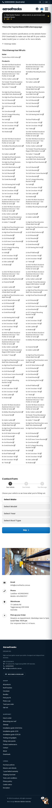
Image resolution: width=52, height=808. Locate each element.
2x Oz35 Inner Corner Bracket (11, 241)
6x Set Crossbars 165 (9, 392)
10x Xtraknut (6, 132)
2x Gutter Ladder (31, 217)
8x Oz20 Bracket (31, 436)
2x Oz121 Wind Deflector (34, 232)
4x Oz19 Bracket (7, 303)
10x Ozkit (5, 119)
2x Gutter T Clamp (7, 222)
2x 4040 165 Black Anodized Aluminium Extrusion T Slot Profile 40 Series (35, 202)
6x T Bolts (29, 395)
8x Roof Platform (7, 453)
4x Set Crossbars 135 (32, 320)
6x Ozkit (4, 385)
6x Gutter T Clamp (8, 355)
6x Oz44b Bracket (31, 377)
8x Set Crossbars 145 (9, 456)
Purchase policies (9, 765)
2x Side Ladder (7, 262)
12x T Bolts (5, 196)
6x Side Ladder (7, 395)
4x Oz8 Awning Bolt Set (9, 317)
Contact (5, 748)
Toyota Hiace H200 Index (10, 57)
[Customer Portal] (37, 9)
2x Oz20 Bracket (7, 238)
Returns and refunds (9, 768)
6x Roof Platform (31, 385)
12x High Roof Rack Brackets (35, 162)
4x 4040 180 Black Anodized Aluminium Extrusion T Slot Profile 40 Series (35, 274)
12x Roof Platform (8, 187)
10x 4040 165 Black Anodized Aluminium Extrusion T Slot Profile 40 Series (35, 67)
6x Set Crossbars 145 (33, 388)
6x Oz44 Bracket (7, 377)
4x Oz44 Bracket (31, 309)
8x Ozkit (28, 450)
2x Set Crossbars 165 (9, 259)
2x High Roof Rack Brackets (11, 232)
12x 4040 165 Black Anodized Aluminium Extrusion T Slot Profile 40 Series (11, 141)
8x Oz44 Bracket (31, 442)
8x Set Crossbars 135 (33, 453)
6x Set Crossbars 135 (9, 388)
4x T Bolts (5, 330)
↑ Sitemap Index (9, 44)
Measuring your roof (9, 721)
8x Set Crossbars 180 (9, 460)
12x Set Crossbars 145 (9, 190)
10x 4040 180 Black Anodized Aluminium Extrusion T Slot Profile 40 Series (11, 74)
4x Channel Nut (7, 282)
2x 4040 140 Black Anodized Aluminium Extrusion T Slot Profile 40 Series (11, 202)
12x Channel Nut (7, 149)
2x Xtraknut (5, 265)
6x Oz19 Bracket (31, 368)
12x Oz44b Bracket (8, 179)
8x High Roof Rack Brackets (35, 428)
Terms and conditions (10, 778)
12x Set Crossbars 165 (33, 190)
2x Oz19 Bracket (31, 235)
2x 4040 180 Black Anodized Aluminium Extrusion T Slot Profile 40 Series (11, 209)
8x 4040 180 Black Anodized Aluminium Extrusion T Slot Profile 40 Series (35, 407)
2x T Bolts (29, 262)
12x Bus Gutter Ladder (33, 146)
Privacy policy (7, 781)
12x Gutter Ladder (7, 154)
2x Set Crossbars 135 (8, 255)
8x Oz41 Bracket (7, 442)
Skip (25, 530)
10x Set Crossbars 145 (33, 122)
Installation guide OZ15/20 (11, 734)
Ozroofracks (12, 9)
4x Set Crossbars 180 (9, 326)
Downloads (6, 754)
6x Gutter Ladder (31, 350)
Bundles (5, 694)
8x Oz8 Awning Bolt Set (9, 450)
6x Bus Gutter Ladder (9, 347)
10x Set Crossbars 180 (33, 125)
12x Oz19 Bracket (7, 170)
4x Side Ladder (31, 326)
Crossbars (6, 691)
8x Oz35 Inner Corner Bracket (35, 439)
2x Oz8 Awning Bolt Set (33, 247)
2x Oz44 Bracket (7, 244)
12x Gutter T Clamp (32, 154)
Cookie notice (7, 784)
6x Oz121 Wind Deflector (34, 365)
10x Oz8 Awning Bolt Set (34, 114)
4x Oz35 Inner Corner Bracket (35, 306)
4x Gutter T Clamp (31, 287)
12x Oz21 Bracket (7, 173)
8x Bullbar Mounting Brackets (11, 412)
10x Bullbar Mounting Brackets (36, 72)
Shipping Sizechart (9, 775)
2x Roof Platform (31, 252)
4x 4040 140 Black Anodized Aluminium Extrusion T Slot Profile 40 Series (35, 267)
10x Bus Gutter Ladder (9, 79)
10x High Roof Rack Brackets (11, 97)
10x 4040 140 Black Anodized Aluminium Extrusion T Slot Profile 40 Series (11, 67)
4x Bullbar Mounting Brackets (11, 279)
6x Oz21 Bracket (31, 371)
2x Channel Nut (31, 214)
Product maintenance (10, 744)
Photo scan (6, 701)
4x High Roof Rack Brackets (35, 295)
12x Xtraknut (30, 196)
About (5, 751)
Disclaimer (6, 788)
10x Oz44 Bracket (7, 111)
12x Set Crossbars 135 (33, 187)
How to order (7, 718)
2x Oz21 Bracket (31, 238)
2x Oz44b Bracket (31, 244)
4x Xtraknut (29, 330)
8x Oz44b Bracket (7, 445)
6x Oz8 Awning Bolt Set (33, 380)
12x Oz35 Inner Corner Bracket (36, 173)
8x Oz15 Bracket (31, 433)
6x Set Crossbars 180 (33, 392)
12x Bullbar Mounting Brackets (12, 146)
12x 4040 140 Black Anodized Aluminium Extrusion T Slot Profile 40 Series (35, 134)
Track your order (8, 704)
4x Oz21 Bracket (7, 306)
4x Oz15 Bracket (31, 300)
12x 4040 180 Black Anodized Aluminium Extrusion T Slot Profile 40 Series (35, 141)
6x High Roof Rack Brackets (11, 365)
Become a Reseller (16, 674)
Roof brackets (7, 688)
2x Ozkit (4, 252)
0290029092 (15, 2)
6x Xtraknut (5, 398)
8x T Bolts (5, 463)
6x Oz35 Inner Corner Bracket (11, 374)
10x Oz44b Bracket (32, 111)
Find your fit (7, 698)
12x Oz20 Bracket (31, 170)
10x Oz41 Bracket (31, 106)
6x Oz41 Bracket (31, 374)
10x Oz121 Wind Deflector (34, 97)
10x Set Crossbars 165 (9, 125)
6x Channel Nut (31, 347)
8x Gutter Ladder (7, 420)
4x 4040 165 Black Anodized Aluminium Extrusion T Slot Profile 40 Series (11, 274)
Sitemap (5, 724)
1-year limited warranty (10, 771)
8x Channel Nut (7, 415)
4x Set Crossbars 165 (33, 323)
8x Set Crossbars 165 (33, 456)
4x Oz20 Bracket (31, 303)
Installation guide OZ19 (10, 731)
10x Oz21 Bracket (31, 103)
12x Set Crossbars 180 (9, 193)
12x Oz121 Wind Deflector (10, 167)
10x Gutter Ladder (31, 82)
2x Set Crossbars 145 (32, 255)
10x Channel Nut (31, 79)
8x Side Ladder (31, 460)
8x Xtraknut (29, 463)
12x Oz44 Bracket (31, 176)
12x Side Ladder (31, 193)
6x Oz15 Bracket (7, 368)
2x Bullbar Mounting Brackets (35, 207)
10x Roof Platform (32, 119)
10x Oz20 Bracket (7, 103)
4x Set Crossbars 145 (8, 323)
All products (7, 684)
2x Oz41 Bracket (31, 241)
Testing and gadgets (10, 738)
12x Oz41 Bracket (7, 176)
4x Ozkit (28, 317)
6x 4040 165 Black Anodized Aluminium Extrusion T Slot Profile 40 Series (35, 335)
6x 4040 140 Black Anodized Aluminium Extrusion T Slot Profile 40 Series (11, 335)
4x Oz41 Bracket (7, 309)
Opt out (5, 707)
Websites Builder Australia (23, 801)
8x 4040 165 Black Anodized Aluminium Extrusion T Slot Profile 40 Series (11, 407)
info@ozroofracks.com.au (20, 585)
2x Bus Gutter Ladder (9, 214)
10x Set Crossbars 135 (9, 122)
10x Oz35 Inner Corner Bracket (12, 106)
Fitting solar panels (9, 741)
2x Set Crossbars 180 (33, 259)
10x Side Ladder (7, 129)
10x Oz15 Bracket (7, 100)
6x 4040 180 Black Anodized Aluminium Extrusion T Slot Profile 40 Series (11, 342)
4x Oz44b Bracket (7, 312)
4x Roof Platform (7, 320)
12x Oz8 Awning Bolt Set (10, 184)
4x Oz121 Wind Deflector (10, 300)
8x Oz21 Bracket (7, 439)
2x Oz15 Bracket (7, 235)
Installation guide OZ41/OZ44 (12, 728)
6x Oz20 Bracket (7, 371)
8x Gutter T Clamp (31, 420)
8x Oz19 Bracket (7, 436)
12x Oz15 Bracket (31, 167)
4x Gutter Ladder (7, 287)
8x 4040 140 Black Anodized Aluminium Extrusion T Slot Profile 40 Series (35, 400)
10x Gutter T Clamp (8, 87)
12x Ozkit (29, 184)
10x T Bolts (29, 129)
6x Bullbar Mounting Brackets (35, 340)
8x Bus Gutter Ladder (33, 412)
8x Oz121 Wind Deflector (10, 433)
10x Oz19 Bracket (31, 100)
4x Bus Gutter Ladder (33, 279)
